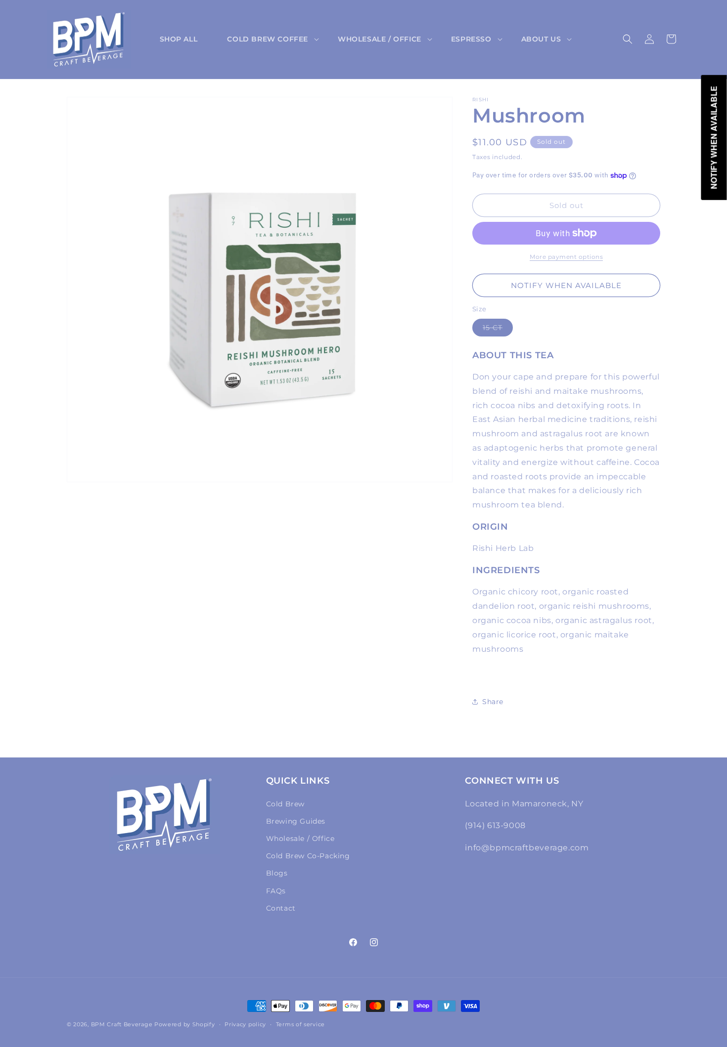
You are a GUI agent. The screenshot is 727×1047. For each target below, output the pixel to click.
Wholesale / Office (300, 838)
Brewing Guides (295, 821)
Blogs (277, 873)
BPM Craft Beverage (122, 1024)
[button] (267, 39)
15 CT (498, 329)
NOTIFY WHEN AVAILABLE (566, 285)
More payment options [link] (566, 256)
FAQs (276, 890)
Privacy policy (245, 1024)
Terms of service (300, 1024)
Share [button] (492, 701)
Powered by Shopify (184, 1024)
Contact (281, 908)
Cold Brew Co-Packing (308, 855)
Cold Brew (285, 803)
